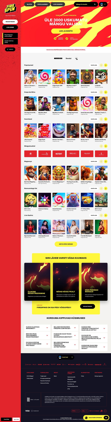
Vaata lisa (94, 65)
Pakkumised (30, 378)
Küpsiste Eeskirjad (45, 380)
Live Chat (6, 419)
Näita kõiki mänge (66, 244)
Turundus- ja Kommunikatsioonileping (72, 386)
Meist (56, 372)
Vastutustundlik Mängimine (71, 378)
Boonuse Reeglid (71, 381)
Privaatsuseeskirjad (45, 378)
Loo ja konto (66, 31)
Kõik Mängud (30, 376)
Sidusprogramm (99, 376)
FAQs (82, 376)
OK (106, 417)
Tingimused (43, 376)
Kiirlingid (30, 372)
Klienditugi (85, 372)
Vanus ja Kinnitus (44, 383)
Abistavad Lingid (71, 373)
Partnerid (98, 372)
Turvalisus (44, 372)
